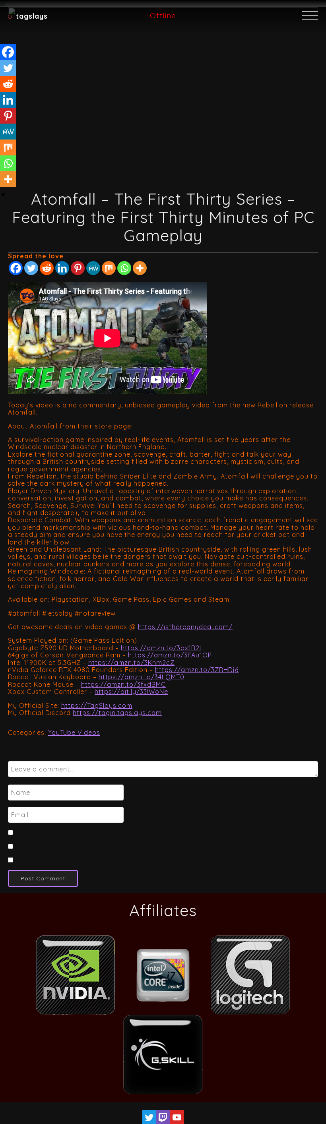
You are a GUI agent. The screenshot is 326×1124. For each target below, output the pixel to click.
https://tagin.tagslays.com (117, 713)
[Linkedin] (62, 268)
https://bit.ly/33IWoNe (131, 692)
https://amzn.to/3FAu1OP (170, 655)
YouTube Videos (74, 732)
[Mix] (109, 268)
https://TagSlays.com (96, 705)
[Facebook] (16, 268)
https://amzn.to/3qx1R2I (161, 648)
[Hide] (3, 195)
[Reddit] (47, 268)
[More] (140, 268)
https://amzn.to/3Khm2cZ (131, 663)
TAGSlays (32, 16)
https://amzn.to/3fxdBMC (123, 684)
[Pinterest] (78, 268)
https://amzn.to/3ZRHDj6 (197, 670)
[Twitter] (31, 268)
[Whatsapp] (124, 268)
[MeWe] (93, 268)
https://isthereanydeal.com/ (185, 627)
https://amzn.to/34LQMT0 (141, 677)
